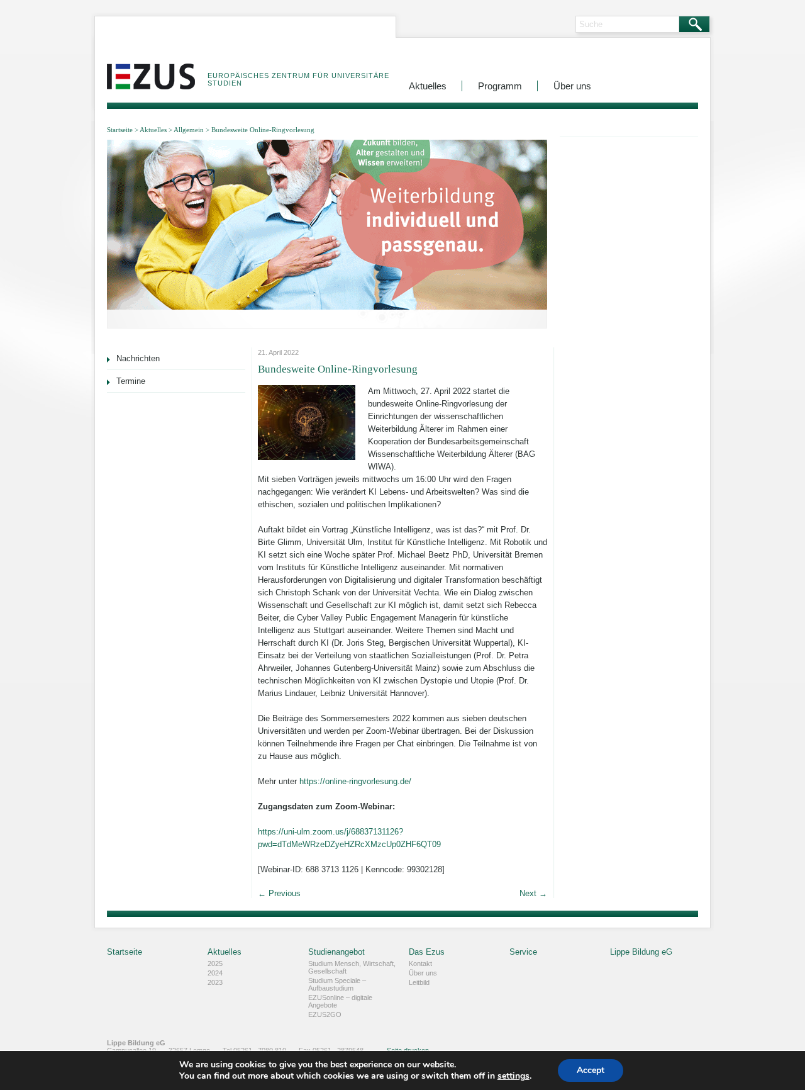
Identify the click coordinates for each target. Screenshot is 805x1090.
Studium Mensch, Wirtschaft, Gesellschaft (352, 967)
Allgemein (189, 129)
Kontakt (420, 963)
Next (533, 893)
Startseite (120, 129)
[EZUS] (151, 67)
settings (513, 1076)
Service (523, 952)
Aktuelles (428, 86)
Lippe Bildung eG (641, 952)
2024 (215, 973)
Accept (590, 1070)
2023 (215, 982)
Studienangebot (336, 952)
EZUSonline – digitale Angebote (340, 1001)
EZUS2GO (324, 1014)
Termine (130, 381)
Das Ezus (427, 952)
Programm (500, 86)
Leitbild (419, 982)
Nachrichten (138, 358)
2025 (215, 963)
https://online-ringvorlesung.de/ (355, 781)
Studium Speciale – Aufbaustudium (337, 984)
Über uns (572, 86)
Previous (279, 893)
